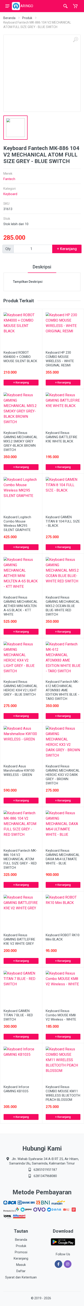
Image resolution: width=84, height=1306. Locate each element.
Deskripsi (42, 267)
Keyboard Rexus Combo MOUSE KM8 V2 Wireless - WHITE (61, 1015)
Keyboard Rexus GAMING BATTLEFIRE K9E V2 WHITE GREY (19, 939)
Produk (27, 18)
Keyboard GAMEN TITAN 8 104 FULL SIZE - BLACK (63, 521)
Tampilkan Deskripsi (28, 281)
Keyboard (10, 194)
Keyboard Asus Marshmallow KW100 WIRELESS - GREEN (19, 770)
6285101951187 (45, 1170)
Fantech (9, 179)
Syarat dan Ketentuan (21, 1277)
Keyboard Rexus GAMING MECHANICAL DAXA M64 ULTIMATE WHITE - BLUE (63, 857)
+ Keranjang (21, 382)
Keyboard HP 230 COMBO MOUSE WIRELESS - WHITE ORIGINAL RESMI (60, 358)
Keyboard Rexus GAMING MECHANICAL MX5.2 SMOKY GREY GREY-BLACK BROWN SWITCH (21, 441)
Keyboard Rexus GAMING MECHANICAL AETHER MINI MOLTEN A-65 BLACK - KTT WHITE (21, 605)
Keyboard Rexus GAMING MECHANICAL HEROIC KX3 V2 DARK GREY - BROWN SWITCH (63, 774)
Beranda (9, 18)
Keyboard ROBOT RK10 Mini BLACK (63, 937)
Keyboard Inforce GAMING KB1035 (16, 1089)
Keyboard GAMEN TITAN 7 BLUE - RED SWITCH (18, 1015)
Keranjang (21, 1258)
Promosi (21, 1252)
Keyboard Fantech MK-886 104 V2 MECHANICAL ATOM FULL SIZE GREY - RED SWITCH (20, 859)
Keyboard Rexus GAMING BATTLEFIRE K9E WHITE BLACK (61, 437)
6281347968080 (45, 1176)
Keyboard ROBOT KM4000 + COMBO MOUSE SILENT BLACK (20, 356)
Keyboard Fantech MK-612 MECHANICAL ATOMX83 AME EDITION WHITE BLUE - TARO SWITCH (62, 690)
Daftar (21, 1271)
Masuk (21, 1265)
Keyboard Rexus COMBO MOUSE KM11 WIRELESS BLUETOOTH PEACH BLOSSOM (63, 1093)
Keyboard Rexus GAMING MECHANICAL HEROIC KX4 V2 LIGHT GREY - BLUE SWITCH (21, 688)
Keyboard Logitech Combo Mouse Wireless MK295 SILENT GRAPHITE (17, 523)
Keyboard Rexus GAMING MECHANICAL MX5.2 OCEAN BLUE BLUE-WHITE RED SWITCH (63, 605)
